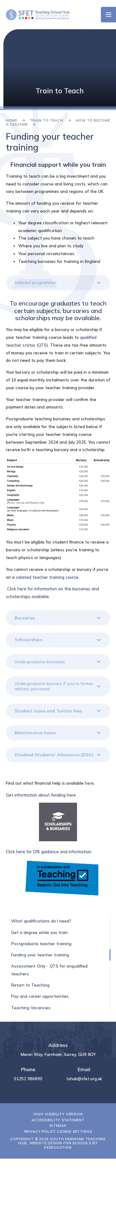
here (89, 783)
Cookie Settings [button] (74, 1131)
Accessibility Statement (58, 1120)
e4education (57, 1147)
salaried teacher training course (47, 577)
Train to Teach (46, 120)
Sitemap (58, 1125)
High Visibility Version (58, 1114)
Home (11, 120)
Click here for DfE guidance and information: (49, 851)
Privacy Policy (40, 1131)
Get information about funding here (41, 794)
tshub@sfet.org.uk (84, 1078)
